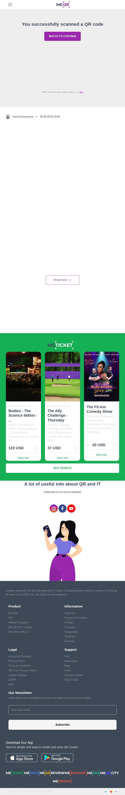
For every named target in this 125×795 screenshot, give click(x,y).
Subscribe (63, 724)
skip (81, 92)
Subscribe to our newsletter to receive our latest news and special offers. (49, 698)
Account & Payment (19, 656)
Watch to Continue (62, 36)
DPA (11, 684)
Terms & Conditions (19, 665)
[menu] (10, 4)
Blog (67, 665)
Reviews (69, 641)
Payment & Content (75, 617)
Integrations (71, 631)
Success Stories (73, 675)
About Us (69, 613)
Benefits (13, 613)
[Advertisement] (62, 65)
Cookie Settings (17, 675)
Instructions (71, 661)
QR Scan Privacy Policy (22, 670)
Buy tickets (62, 468)
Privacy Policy (16, 661)
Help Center (71, 679)
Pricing (68, 622)
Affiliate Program (18, 622)
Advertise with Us (18, 631)
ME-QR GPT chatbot (20, 627)
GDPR (12, 679)
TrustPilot (69, 636)
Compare (69, 627)
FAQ (67, 656)
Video (67, 670)
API (10, 617)
